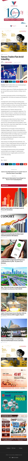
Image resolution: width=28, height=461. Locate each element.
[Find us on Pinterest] (16, 457)
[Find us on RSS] (17, 457)
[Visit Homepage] (13, 26)
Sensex (5, 160)
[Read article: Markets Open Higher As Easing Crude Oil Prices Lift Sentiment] (14, 197)
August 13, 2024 (17, 62)
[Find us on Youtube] (12, 457)
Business (5, 54)
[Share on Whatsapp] (10, 82)
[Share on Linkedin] (14, 82)
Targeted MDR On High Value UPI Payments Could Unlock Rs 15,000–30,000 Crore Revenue (13, 261)
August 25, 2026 (4, 237)
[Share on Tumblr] (21, 82)
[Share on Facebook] (2, 82)
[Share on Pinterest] (17, 82)
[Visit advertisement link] (14, 11)
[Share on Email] (25, 82)
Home (2, 54)
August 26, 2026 (4, 211)
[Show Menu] (26, 26)
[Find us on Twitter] (11, 457)
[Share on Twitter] (6, 82)
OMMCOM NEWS (8, 62)
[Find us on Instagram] (14, 457)
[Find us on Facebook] (9, 457)
